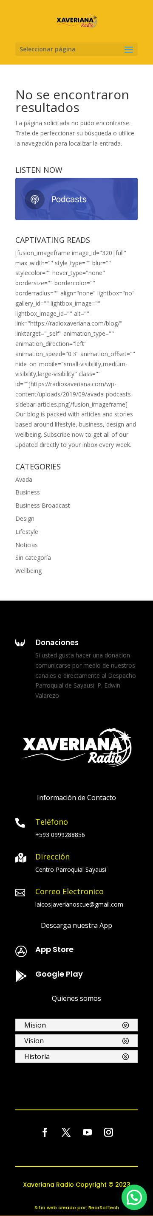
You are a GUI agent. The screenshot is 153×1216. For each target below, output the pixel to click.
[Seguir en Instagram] (108, 1132)
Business (27, 492)
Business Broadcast (42, 505)
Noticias (26, 545)
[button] (134, 1197)
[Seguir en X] (66, 1132)
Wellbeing (28, 571)
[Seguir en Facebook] (45, 1132)
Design (24, 518)
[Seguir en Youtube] (87, 1132)
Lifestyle (26, 532)
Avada (23, 479)
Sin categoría (33, 557)
